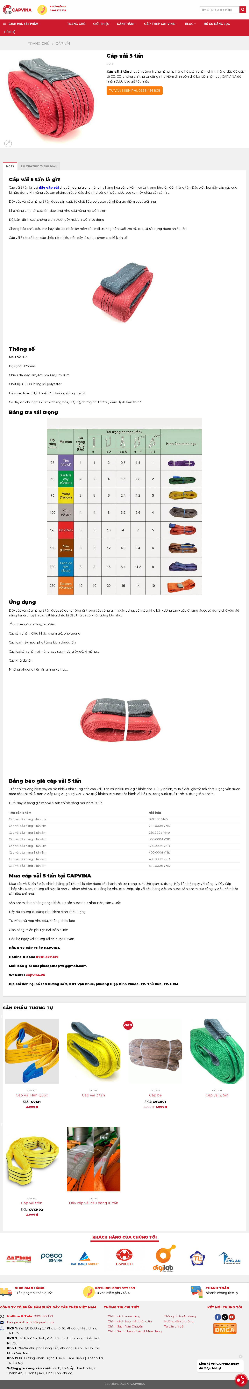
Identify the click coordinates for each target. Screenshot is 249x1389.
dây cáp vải (49, 187)
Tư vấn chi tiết (174, 1326)
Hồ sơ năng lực (217, 24)
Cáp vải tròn (31, 1203)
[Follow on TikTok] (225, 1317)
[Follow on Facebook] (218, 1317)
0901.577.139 (58, 10)
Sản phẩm (125, 24)
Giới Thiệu (101, 24)
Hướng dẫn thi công (179, 1321)
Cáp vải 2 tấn (217, 1095)
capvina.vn (35, 975)
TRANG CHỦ (76, 24)
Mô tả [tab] (10, 166)
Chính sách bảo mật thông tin (130, 1321)
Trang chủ (39, 43)
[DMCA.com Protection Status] (225, 1328)
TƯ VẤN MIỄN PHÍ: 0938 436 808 (134, 90)
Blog (189, 24)
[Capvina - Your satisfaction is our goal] (17, 10)
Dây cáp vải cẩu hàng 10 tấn (93, 1203)
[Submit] (242, 9)
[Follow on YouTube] (232, 1317)
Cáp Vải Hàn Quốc (32, 1095)
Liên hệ (9, 32)
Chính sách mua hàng (124, 1316)
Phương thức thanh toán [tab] (39, 166)
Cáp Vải (62, 43)
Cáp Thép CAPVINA (159, 24)
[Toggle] (143, 1316)
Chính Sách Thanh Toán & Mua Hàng (135, 1331)
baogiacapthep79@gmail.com (30, 1322)
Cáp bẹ (155, 1095)
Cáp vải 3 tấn (93, 1095)
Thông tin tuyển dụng (180, 1316)
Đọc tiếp (93, 1108)
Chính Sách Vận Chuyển (125, 1326)
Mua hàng (32, 1115)
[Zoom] (8, 143)
